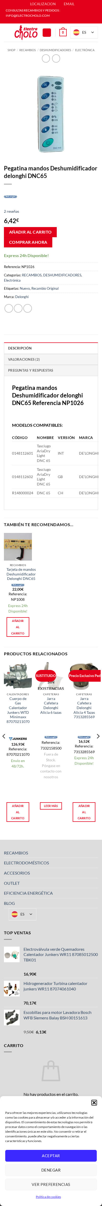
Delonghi (22, 297)
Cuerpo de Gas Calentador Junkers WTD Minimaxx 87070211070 (18, 710)
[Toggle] (95, 853)
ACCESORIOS (17, 872)
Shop (11, 50)
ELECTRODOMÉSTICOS (26, 862)
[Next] (98, 746)
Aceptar (51, 1155)
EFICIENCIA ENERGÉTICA (28, 892)
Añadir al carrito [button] (17, 627)
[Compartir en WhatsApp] (8, 308)
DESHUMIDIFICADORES (55, 50)
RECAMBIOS (27, 50)
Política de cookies (48, 1197)
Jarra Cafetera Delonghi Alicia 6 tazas (50, 706)
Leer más (51, 805)
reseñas (11, 211)
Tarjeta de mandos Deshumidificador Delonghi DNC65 (21, 574)
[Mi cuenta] (47, 32)
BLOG (9, 903)
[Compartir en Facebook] (18, 308)
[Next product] (46, 58)
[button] (94, 1102)
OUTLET (12, 883)
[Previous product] (56, 58)
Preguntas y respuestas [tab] (30, 370)
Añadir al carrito (30, 232)
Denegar (51, 1170)
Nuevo (25, 288)
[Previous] (4, 746)
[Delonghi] (10, 196)
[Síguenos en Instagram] (53, 21)
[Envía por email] (27, 308)
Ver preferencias (51, 1184)
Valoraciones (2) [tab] (24, 359)
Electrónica (84, 50)
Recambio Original (45, 288)
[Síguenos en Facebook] (48, 21)
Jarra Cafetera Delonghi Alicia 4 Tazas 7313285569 (84, 708)
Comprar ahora (28, 242)
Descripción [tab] (20, 348)
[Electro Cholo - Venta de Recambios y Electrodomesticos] (26, 33)
